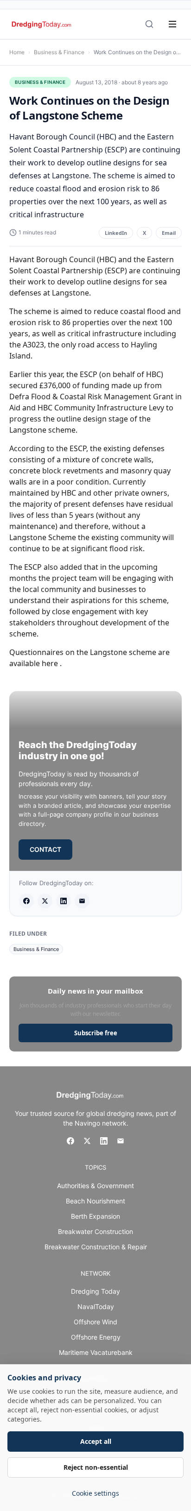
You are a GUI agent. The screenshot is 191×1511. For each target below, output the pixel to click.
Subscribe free (95, 1033)
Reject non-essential (96, 1467)
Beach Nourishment (95, 1201)
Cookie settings (95, 1493)
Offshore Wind (95, 1322)
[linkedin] (63, 901)
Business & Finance (59, 52)
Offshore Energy (96, 1337)
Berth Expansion (95, 1216)
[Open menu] (172, 24)
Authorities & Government (95, 1186)
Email (169, 232)
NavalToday (95, 1306)
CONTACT (45, 849)
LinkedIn (116, 232)
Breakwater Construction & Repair (96, 1247)
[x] (45, 901)
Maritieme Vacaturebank (96, 1352)
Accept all (95, 1441)
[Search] (149, 24)
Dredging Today (95, 1291)
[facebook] (26, 901)
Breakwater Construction (95, 1231)
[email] (82, 901)
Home (17, 52)
